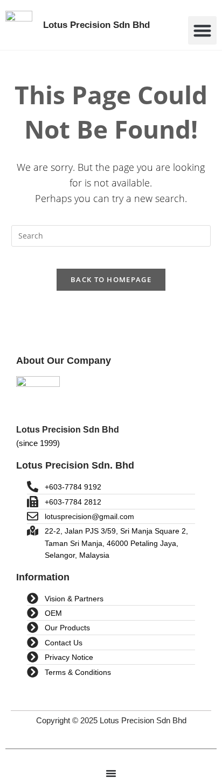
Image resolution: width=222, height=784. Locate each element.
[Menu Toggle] (111, 773)
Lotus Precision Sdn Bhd (96, 25)
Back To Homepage (111, 279)
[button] (202, 30)
